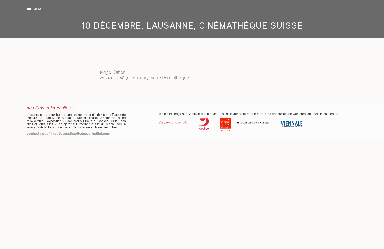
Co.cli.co (269, 113)
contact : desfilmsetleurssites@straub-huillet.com (68, 133)
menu (37, 8)
